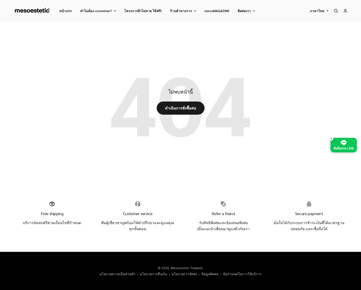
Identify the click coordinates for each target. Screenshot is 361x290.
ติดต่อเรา (244, 11)
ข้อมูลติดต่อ (210, 274)
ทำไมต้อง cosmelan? (96, 11)
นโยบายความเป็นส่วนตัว (117, 274)
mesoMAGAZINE (217, 11)
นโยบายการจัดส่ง (184, 274)
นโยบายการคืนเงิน (153, 274)
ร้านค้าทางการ (181, 11)
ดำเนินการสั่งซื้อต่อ (180, 107)
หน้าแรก (65, 11)
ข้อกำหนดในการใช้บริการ (242, 274)
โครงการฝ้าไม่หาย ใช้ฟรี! (143, 11)
